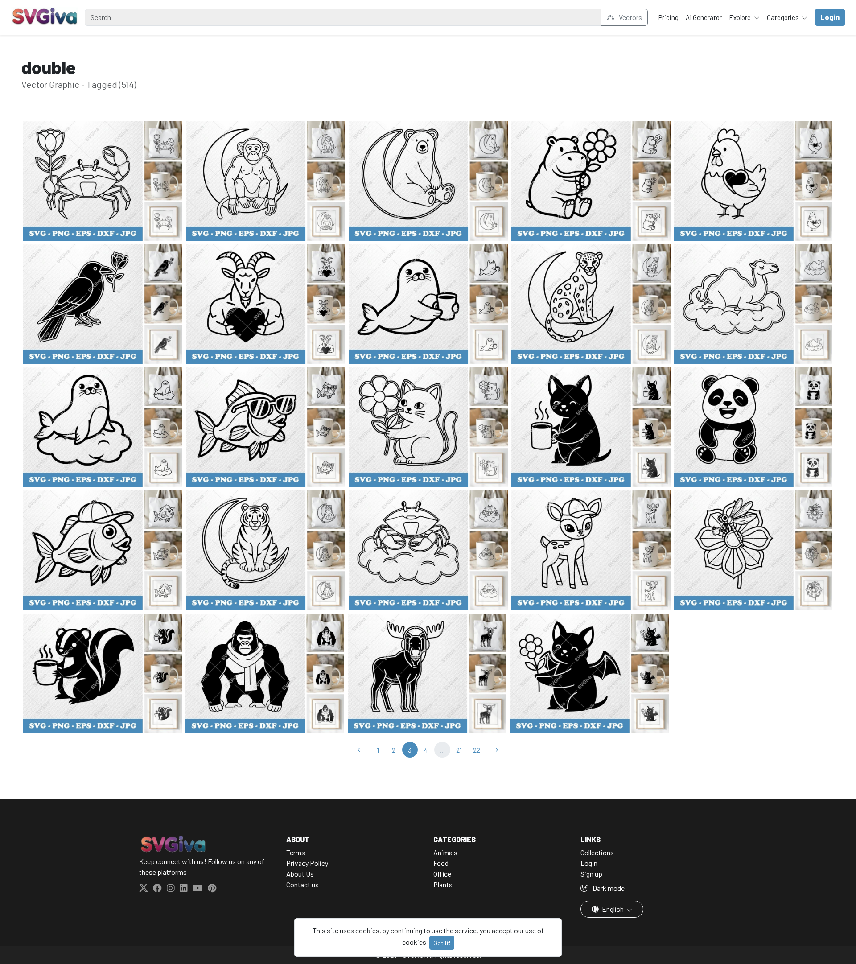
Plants (443, 884)
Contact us (302, 884)
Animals (445, 852)
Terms (295, 852)
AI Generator (704, 17)
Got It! (441, 943)
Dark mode (608, 888)
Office (442, 873)
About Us (300, 873)
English (613, 909)
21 (459, 750)
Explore (740, 17)
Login (588, 863)
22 (476, 750)
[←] (361, 750)
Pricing (668, 17)
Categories (783, 17)
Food (441, 863)
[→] (495, 750)
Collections (597, 852)
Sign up (591, 873)
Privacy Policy (307, 863)
